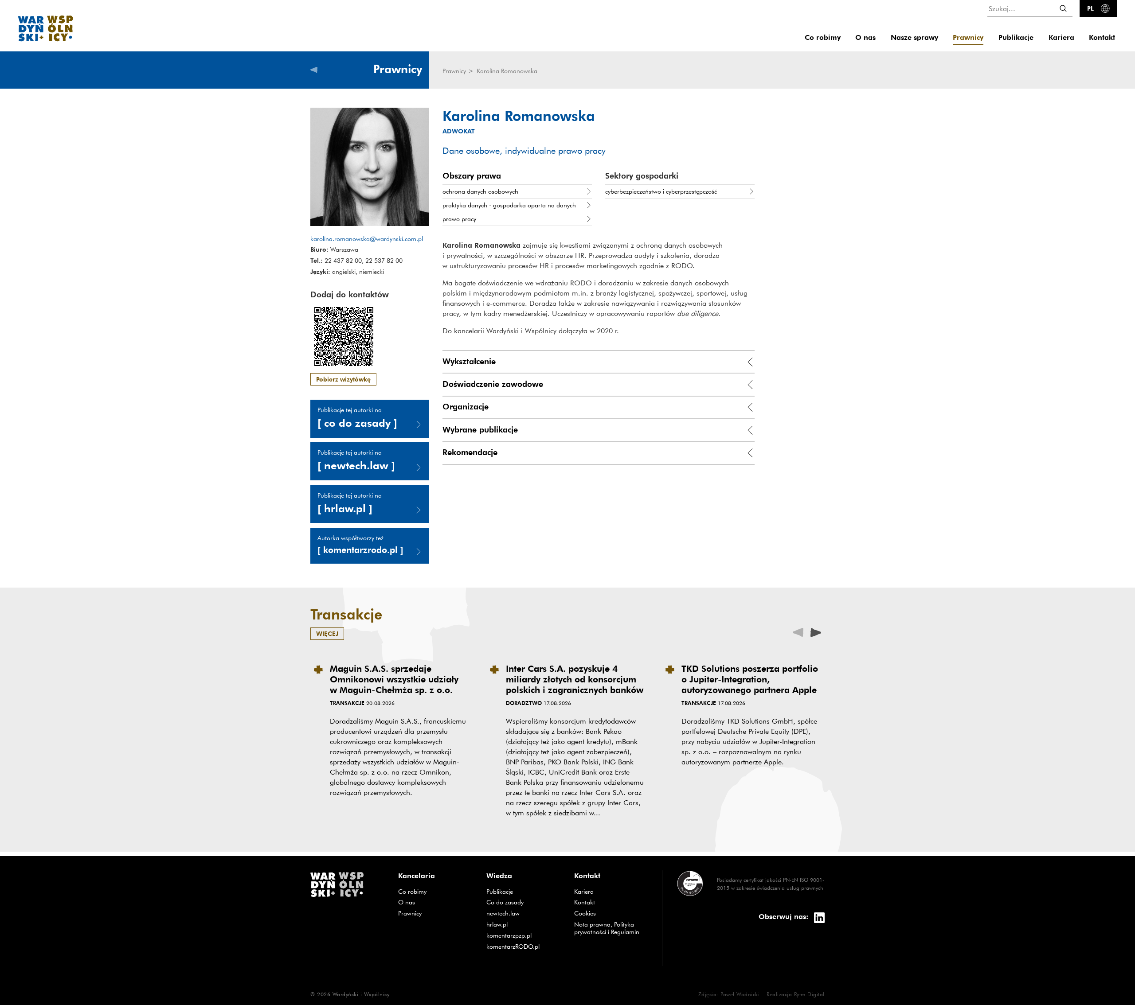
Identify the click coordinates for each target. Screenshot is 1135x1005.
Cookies (585, 913)
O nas (865, 37)
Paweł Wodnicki (739, 993)
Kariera (1061, 37)
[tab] (598, 362)
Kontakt (1102, 37)
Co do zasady (523, 902)
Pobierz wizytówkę (343, 379)
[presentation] (816, 632)
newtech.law (523, 913)
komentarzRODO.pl (523, 946)
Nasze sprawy (914, 37)
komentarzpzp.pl (523, 935)
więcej (327, 633)
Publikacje (1015, 37)
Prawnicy (968, 37)
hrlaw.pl (523, 924)
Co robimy (823, 37)
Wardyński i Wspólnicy (361, 993)
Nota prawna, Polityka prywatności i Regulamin (606, 928)
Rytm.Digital (809, 993)
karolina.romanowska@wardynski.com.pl (366, 239)
